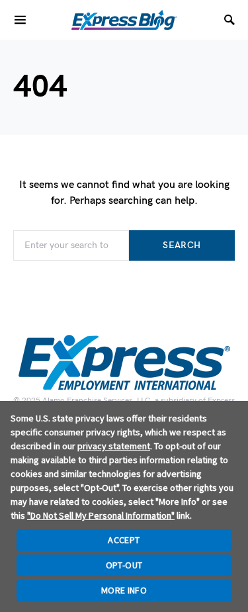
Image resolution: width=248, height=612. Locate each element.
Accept (124, 540)
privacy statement (113, 446)
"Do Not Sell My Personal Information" (101, 515)
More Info (124, 590)
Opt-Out (124, 565)
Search (181, 245)
